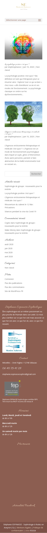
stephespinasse (14, 67)
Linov (27, 530)
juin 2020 (8, 248)
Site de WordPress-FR (14, 291)
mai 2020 (9, 252)
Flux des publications (13, 283)
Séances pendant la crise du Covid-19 (20, 211)
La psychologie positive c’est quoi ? (17, 64)
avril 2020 (9, 256)
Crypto (7, 223)
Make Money (10, 230)
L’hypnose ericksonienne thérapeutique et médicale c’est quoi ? (22, 133)
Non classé (9, 267)
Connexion (9, 279)
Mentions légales (24, 527)
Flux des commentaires (14, 287)
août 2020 (9, 244)
